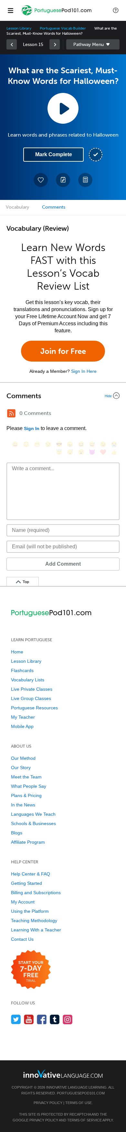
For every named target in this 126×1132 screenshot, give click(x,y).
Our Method (23, 758)
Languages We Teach (33, 814)
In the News (23, 804)
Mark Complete (53, 154)
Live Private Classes (31, 689)
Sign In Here (84, 371)
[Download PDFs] (85, 180)
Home (17, 651)
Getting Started (26, 883)
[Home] (57, 15)
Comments (53, 207)
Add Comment (63, 564)
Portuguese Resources (34, 707)
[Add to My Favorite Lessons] (41, 180)
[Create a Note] (63, 180)
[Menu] (10, 10)
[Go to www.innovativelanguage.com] (63, 1073)
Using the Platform (30, 911)
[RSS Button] (11, 413)
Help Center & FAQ (30, 873)
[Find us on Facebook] (42, 1019)
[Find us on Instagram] (68, 1019)
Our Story (21, 767)
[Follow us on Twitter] (16, 1019)
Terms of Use (78, 1103)
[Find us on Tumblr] (55, 1019)
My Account (23, 901)
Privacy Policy (48, 1103)
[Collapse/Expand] (63, 395)
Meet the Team (26, 776)
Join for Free (63, 351)
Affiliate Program (28, 842)
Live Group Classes (31, 698)
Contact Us (22, 939)
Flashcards (22, 670)
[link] (11, 44)
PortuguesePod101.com (81, 1093)
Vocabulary (17, 207)
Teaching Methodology (34, 920)
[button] (115, 10)
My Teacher (23, 717)
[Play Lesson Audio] (63, 108)
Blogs (16, 832)
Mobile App (22, 726)
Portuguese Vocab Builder (63, 28)
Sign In (31, 428)
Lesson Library (18, 28)
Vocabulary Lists (27, 679)
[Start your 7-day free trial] (31, 970)
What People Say (28, 786)
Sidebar (93, 44)
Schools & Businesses (33, 823)
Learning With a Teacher (36, 929)
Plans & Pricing (26, 795)
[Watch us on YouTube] (29, 1019)
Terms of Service (84, 1120)
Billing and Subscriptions (36, 892)
